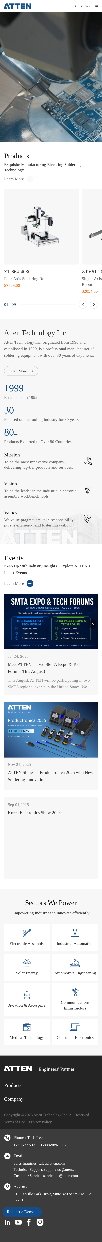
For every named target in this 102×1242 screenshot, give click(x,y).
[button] (83, 305)
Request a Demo (21, 1211)
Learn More (14, 179)
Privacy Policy (40, 1122)
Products (12, 1085)
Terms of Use (14, 1122)
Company (14, 1099)
